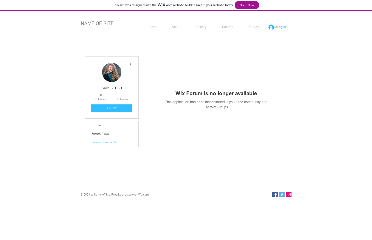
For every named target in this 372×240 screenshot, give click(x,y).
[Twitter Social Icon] (282, 194)
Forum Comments (104, 142)
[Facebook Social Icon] (275, 194)
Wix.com (143, 195)
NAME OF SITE (97, 24)
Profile (96, 125)
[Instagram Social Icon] (288, 194)
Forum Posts (100, 134)
